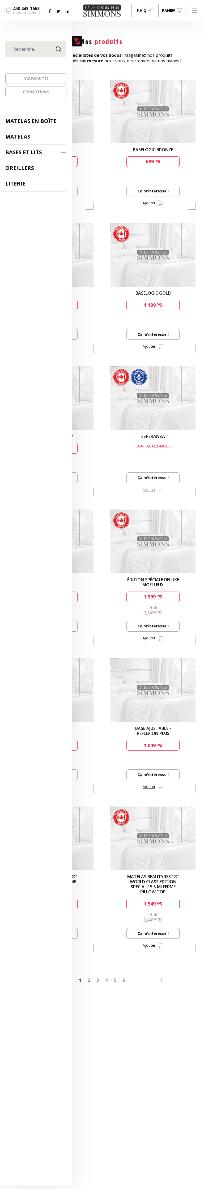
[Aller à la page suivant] (159, 980)
